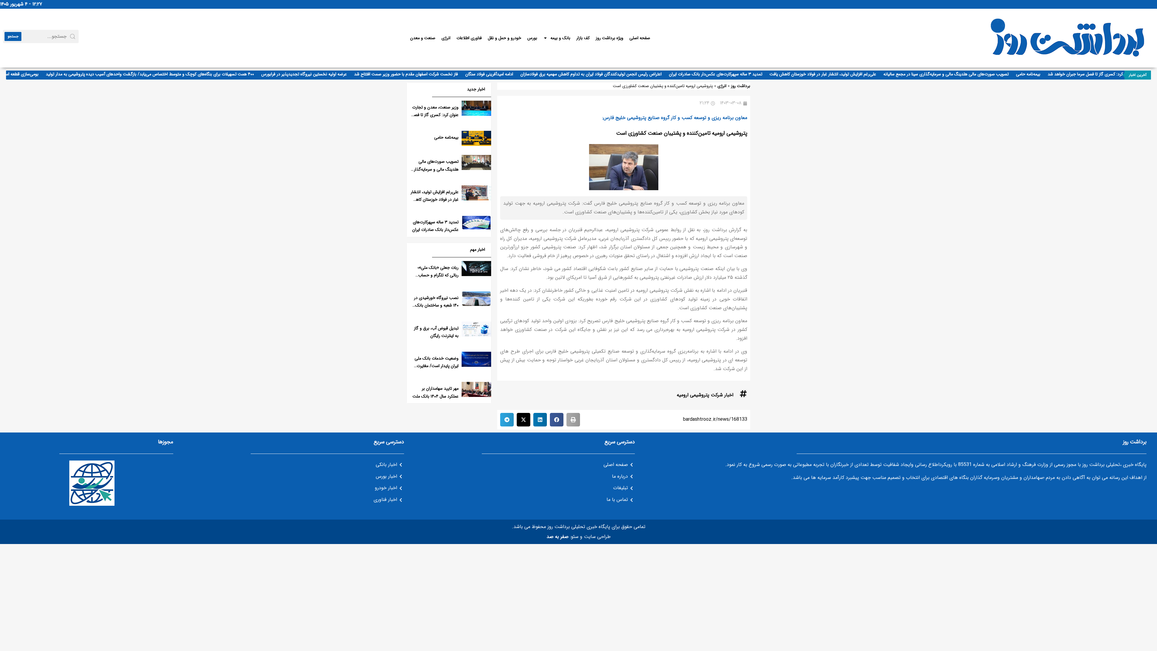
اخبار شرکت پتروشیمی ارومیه (705, 395)
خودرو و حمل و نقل (504, 38)
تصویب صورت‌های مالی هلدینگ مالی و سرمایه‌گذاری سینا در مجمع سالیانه (958, 74)
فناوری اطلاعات (469, 38)
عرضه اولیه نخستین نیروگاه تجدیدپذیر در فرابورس (316, 74)
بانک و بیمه (560, 38)
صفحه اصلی (639, 38)
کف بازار (583, 38)
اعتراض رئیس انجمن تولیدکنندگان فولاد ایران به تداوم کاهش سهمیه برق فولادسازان (603, 74)
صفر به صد (558, 536)
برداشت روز (740, 86)
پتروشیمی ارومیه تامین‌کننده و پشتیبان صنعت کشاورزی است (681, 133)
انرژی (445, 38)
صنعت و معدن (422, 38)
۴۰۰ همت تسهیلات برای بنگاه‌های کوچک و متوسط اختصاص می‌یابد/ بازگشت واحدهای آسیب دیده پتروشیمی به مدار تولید (162, 74)
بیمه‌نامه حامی (1040, 74)
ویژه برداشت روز (609, 38)
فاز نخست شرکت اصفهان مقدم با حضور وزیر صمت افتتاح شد (418, 74)
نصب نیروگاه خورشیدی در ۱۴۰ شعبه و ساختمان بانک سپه (436, 305)
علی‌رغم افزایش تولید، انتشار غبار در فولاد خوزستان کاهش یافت (835, 74)
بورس (532, 38)
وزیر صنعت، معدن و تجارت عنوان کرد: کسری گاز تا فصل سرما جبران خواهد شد (435, 115)
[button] (573, 419)
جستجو (13, 36)
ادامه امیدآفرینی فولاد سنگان (501, 74)
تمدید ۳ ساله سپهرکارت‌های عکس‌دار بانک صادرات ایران (727, 74)
